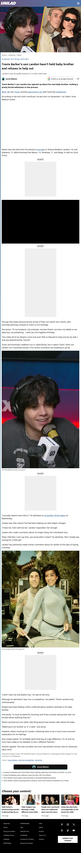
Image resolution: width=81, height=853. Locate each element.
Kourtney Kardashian (26, 760)
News (19, 55)
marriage (40, 149)
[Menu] (78, 3)
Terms (5, 827)
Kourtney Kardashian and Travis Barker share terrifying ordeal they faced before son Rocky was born (37, 772)
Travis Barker (12, 760)
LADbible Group (8, 835)
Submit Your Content (68, 839)
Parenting (38, 760)
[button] (78, 79)
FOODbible (23, 835)
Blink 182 (6, 92)
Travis (17, 92)
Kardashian (61, 92)
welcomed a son (35, 92)
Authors (41, 839)
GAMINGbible (24, 823)
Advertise (6, 823)
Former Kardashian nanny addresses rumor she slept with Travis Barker (27, 775)
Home (4, 55)
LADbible (6, 839)
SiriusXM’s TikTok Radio (55, 515)
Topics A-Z (42, 835)
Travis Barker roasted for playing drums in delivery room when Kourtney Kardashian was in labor (36, 780)
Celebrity (11, 55)
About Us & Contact (26, 843)
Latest (41, 827)
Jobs (40, 823)
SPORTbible (7, 843)
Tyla (21, 827)
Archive (41, 831)
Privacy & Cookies (9, 831)
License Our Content (27, 839)
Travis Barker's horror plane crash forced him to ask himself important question (29, 778)
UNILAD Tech (24, 831)
